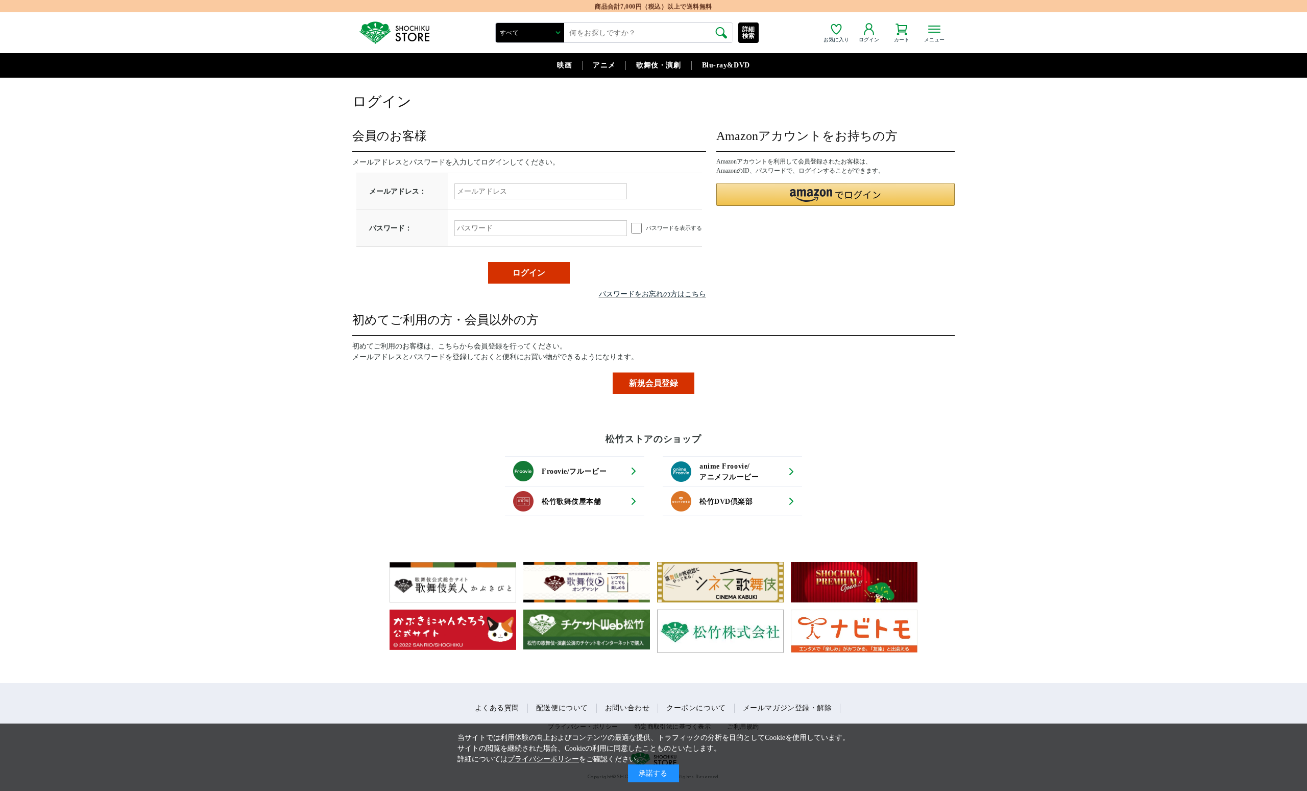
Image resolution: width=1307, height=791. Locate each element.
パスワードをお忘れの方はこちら (652, 294)
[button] (835, 194)
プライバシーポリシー (543, 759)
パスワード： (390, 228)
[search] (721, 33)
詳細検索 (748, 32)
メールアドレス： (397, 191)
